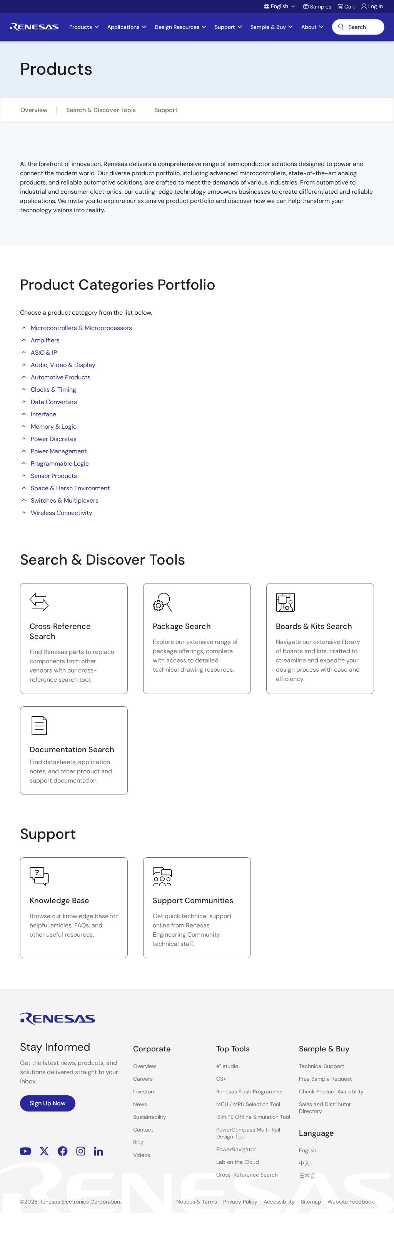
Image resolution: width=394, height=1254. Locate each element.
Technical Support (321, 1066)
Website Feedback (350, 1201)
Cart (349, 6)
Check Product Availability (331, 1091)
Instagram (80, 1151)
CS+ (221, 1078)
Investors (144, 1091)
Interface (43, 414)
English (307, 1150)
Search (358, 27)
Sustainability (149, 1116)
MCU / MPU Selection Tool (248, 1104)
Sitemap (311, 1201)
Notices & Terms (196, 1201)
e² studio (227, 1066)
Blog (138, 1142)
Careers (143, 1078)
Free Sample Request (325, 1078)
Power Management (59, 451)
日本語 (307, 1175)
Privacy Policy (240, 1201)
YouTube (25, 1151)
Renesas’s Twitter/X (44, 1151)
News (140, 1104)
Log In (375, 6)
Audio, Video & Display (63, 365)
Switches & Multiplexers (64, 500)
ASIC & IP (44, 353)
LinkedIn (98, 1151)
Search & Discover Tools (101, 110)
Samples (320, 6)
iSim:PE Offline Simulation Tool (253, 1116)
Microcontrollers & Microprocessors (81, 328)
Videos (141, 1155)
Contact (143, 1129)
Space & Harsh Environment (70, 488)
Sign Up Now (48, 1103)
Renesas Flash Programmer (249, 1091)
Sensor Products (54, 476)
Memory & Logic (54, 426)
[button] (24, 327)
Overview (34, 110)
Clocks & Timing (53, 390)
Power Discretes (54, 439)
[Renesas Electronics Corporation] (34, 27)
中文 (304, 1163)
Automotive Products (60, 377)
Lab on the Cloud (237, 1161)
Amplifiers (45, 340)
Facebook (62, 1151)
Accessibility (279, 1201)
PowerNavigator (235, 1149)
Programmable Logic (60, 463)
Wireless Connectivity (61, 513)
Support (165, 110)
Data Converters (54, 402)
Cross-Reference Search (247, 1174)
